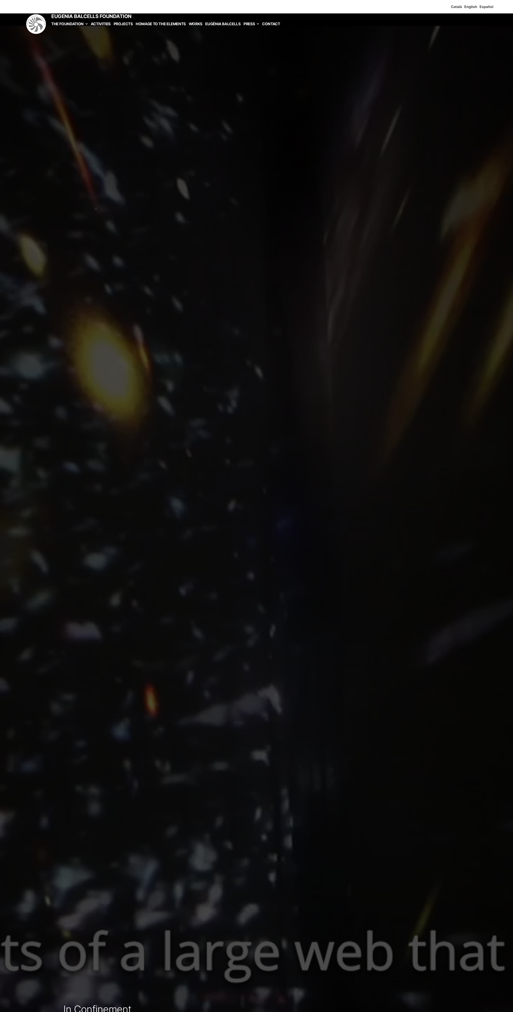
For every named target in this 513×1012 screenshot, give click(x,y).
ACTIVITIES (101, 24)
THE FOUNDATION (67, 24)
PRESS (249, 24)
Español (487, 7)
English (471, 7)
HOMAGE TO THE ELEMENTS (161, 24)
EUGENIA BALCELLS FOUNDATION (91, 16)
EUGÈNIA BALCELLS (222, 24)
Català (457, 7)
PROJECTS (123, 24)
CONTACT (271, 24)
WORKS (195, 24)
